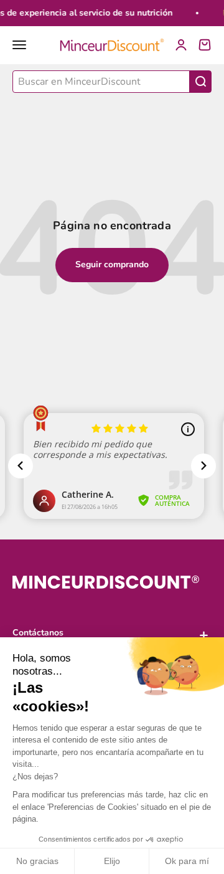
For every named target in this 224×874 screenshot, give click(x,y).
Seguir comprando (112, 264)
